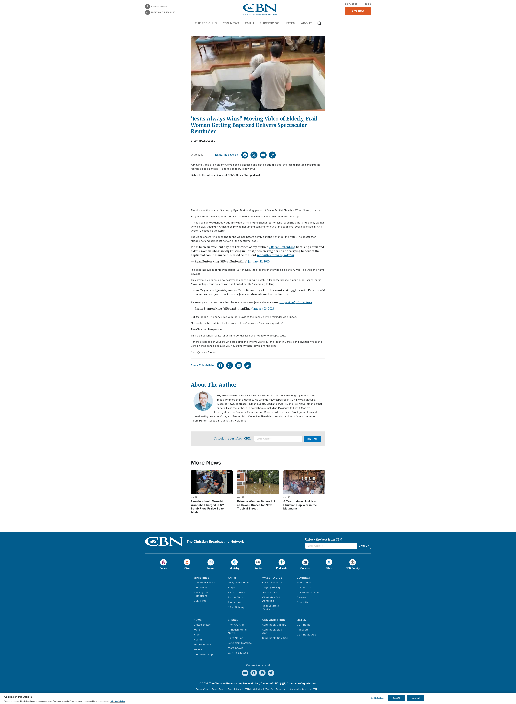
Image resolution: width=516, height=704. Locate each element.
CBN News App (203, 654)
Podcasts (303, 629)
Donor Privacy (234, 689)
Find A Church (236, 597)
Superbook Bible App (272, 631)
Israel (197, 634)
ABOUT (306, 23)
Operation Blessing (205, 582)
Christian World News (237, 631)
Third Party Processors (275, 689)
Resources (234, 602)
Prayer (232, 587)
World (197, 629)
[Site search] (319, 24)
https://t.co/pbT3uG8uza (296, 302)
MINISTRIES (201, 578)
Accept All (416, 698)
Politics (198, 649)
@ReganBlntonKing (281, 247)
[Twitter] (253, 155)
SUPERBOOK (269, 23)
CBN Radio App (306, 634)
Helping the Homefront (201, 594)
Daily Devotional (238, 582)
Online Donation (272, 582)
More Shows (235, 648)
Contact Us (351, 4)
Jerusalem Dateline (240, 643)
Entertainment (202, 644)
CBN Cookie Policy (253, 689)
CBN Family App (238, 653)
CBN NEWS (231, 23)
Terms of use (202, 689)
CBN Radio (304, 624)
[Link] (272, 155)
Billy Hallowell (203, 141)
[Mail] (263, 155)
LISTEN (290, 23)
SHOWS (233, 620)
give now (358, 10)
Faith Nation (235, 638)
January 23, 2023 (259, 261)
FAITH (249, 23)
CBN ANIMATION (273, 620)
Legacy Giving (271, 587)
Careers (301, 597)
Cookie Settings (377, 698)
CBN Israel (200, 587)
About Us (303, 602)
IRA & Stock (269, 592)
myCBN (313, 689)
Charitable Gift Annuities (271, 599)
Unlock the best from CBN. (232, 438)
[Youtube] (245, 673)
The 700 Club (206, 23)
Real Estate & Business (270, 607)
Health (198, 639)
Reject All (396, 698)
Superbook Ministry (274, 624)
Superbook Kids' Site (275, 638)
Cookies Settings (298, 689)
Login (368, 4)
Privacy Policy (218, 689)
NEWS (198, 620)
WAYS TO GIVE (272, 578)
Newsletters (304, 582)
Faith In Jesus (236, 592)
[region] (258, 698)
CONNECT (304, 578)
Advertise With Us (308, 592)
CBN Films (200, 600)
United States (202, 624)
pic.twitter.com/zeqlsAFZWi (275, 255)
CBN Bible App (237, 607)
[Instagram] (262, 673)
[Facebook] (244, 155)
